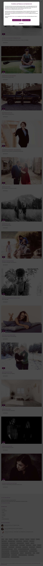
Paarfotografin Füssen (5, 545)
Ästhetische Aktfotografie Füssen (8, 335)
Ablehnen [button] (11, 12)
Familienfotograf (22, 545)
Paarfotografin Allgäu (11, 541)
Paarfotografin (26, 541)
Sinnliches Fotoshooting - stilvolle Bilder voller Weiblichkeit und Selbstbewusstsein (19, 531)
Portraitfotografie (4, 547)
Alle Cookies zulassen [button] (14, 16)
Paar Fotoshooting (19, 541)
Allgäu (6, 539)
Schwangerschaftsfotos (14, 551)
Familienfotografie (33, 549)
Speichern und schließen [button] (17, 20)
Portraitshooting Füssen (20, 543)
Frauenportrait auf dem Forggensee (9, 75)
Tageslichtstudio (4, 541)
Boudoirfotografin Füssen (33, 551)
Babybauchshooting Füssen (23, 554)
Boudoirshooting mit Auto (7, 112)
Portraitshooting (28, 545)
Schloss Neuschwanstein (5, 551)
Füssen (3, 539)
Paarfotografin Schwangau (14, 545)
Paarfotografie (32, 541)
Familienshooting (31, 554)
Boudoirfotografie (11, 547)
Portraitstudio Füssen (6, 409)
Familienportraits (18, 547)
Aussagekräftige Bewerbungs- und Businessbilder (11, 149)
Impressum (21, 9)
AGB (2, 517)
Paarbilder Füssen (12, 543)
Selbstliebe (39, 545)
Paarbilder (32, 543)
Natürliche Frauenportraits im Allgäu (7, 549)
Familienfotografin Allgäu (15, 556)
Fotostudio (37, 539)
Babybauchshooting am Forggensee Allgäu (12, 525)
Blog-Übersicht (4, 510)
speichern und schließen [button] (24, 13)
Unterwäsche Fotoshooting (6, 554)
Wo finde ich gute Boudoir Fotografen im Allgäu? (11, 38)
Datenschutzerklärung (8, 9)
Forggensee (27, 543)
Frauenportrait (16, 539)
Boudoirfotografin (32, 547)
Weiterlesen (5, 42)
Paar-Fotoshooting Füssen (7, 372)
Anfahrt (3, 512)
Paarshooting (22, 539)
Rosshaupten (33, 539)
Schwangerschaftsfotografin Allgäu (23, 549)
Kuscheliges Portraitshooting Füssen (9, 483)
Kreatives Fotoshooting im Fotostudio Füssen (11, 298)
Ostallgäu (34, 545)
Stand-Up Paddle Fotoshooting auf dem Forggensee (13, 528)
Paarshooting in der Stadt (7, 446)
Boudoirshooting (25, 547)
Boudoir (15, 549)
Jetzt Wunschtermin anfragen (5, 502)
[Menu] (39, 1)
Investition (3, 509)
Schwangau (27, 539)
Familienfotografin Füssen (5, 556)
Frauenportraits (39, 547)
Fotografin (10, 539)
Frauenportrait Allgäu (5, 543)
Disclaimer (3, 515)
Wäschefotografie (14, 554)
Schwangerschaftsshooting (24, 551)
